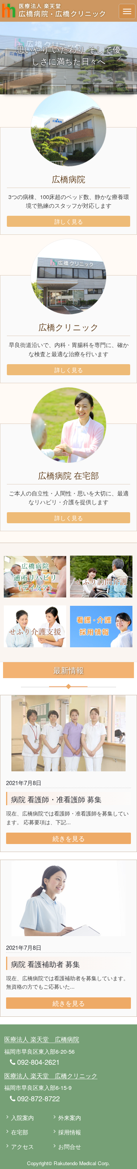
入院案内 (22, 1117)
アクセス (22, 1146)
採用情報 (69, 1132)
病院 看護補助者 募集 (45, 964)
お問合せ (69, 1146)
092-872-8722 (37, 1098)
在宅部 (19, 1132)
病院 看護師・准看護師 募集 (56, 799)
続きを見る (69, 838)
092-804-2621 (37, 1062)
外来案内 (69, 1117)
